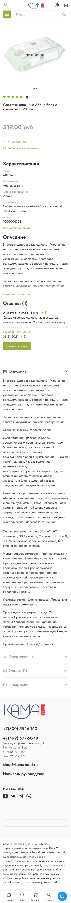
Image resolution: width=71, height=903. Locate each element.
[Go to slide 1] (34, 88)
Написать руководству (23, 774)
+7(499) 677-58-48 (20, 738)
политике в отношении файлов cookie (35, 882)
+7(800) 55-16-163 (20, 729)
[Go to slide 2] (36, 88)
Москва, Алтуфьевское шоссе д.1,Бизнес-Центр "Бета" (24, 745)
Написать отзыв (16, 346)
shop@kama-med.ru (20, 765)
